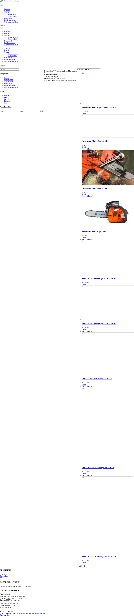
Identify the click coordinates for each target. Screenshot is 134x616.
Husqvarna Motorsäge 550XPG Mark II (99, 107)
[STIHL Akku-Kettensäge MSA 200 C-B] (108, 303)
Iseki (5, 97)
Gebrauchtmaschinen (11, 87)
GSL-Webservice (42, 613)
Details (84, 113)
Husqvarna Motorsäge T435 (94, 231)
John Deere (8, 99)
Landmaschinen (9, 85)
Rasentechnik (8, 80)
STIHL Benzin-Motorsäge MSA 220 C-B (99, 556)
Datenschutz (4, 576)
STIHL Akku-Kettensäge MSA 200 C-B (99, 323)
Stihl (5, 103)
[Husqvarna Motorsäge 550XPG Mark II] (108, 88)
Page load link (4, 615)
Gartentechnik (9, 81)
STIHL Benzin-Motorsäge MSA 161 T (98, 468)
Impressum (3, 574)
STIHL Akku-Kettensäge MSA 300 (97, 379)
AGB (2, 578)
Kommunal (8, 83)
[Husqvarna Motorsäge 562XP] (108, 126)
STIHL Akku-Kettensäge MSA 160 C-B (99, 278)
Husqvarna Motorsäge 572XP (94, 188)
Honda (6, 95)
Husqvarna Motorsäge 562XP (94, 141)
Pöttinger (7, 101)
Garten (6, 78)
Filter (41, 111)
